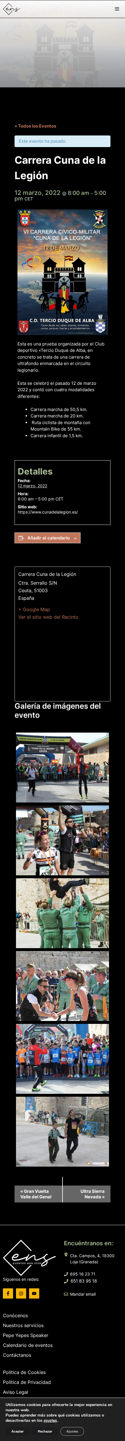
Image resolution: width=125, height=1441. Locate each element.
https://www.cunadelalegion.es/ (48, 511)
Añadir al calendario (48, 538)
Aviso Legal (15, 1392)
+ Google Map (34, 609)
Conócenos (15, 1315)
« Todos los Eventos (35, 126)
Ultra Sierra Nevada (93, 1194)
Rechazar (45, 1431)
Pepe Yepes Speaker (25, 1335)
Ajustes (72, 1431)
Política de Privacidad (27, 1382)
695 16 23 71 (82, 1273)
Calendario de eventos (28, 1345)
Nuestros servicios (23, 1325)
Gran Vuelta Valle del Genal (35, 1194)
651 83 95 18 (84, 1281)
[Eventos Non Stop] (28, 9)
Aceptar (17, 1431)
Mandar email (83, 1294)
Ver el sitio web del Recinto (48, 617)
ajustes (50, 1420)
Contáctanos (17, 1355)
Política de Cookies (24, 1372)
